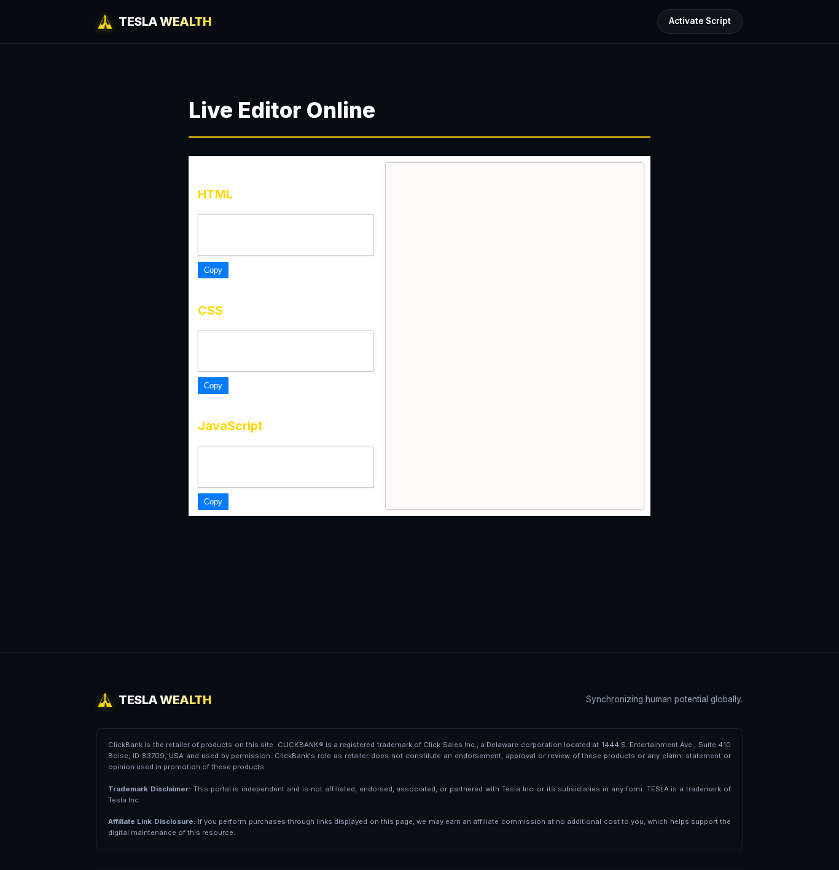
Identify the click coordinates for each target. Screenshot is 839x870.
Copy (213, 270)
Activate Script (700, 21)
